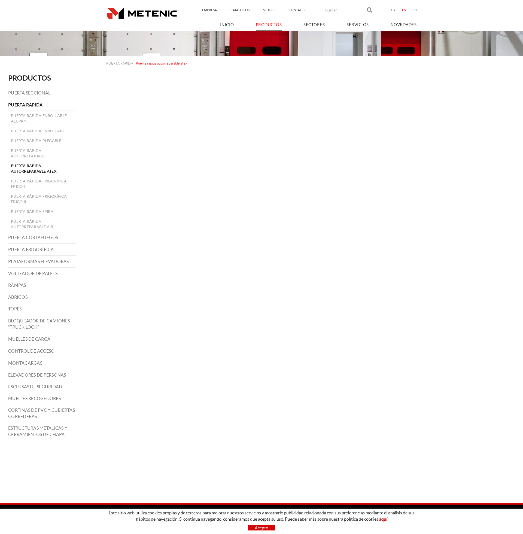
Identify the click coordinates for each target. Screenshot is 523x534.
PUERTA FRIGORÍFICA (31, 249)
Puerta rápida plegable (36, 141)
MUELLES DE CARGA (29, 339)
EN (414, 10)
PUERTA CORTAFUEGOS (33, 237)
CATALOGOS (240, 10)
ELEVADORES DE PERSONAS (37, 375)
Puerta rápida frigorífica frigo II (39, 199)
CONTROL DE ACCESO (31, 351)
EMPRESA (209, 10)
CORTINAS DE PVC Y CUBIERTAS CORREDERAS (41, 413)
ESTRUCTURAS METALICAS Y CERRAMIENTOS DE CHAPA (37, 431)
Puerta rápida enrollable (39, 131)
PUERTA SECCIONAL (29, 92)
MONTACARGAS (25, 363)
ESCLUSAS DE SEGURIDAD (35, 386)
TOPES (15, 308)
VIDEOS (269, 10)
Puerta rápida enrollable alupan (39, 118)
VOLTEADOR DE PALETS (32, 273)
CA (393, 10)
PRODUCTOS (29, 78)
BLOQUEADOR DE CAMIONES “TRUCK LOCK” (39, 323)
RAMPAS (17, 285)
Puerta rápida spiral (33, 211)
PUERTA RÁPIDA (119, 63)
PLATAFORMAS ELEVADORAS (38, 261)
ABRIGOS (18, 297)
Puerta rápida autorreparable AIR (32, 224)
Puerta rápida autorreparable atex (34, 168)
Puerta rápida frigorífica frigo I (39, 184)
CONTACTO (297, 10)
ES (404, 10)
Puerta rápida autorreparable (28, 153)
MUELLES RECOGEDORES (34, 398)
